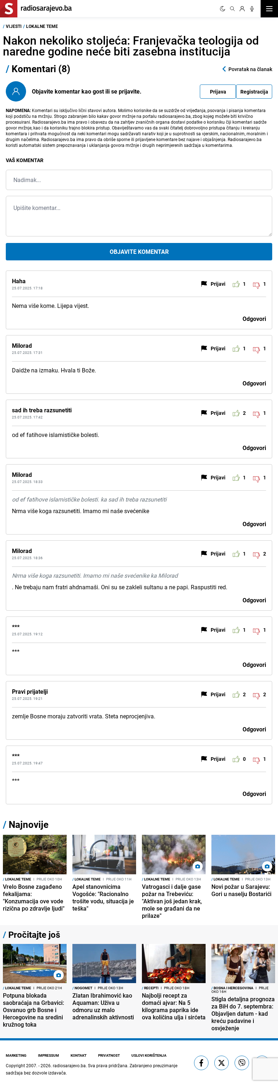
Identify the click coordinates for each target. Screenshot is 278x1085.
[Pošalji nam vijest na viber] (242, 1063)
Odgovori (254, 319)
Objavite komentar (139, 252)
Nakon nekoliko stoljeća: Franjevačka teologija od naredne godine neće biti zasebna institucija (131, 45)
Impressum (48, 1055)
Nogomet (82, 987)
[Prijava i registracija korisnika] (242, 8)
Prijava (218, 91)
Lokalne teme (42, 26)
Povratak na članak (250, 69)
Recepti (150, 987)
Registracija (254, 91)
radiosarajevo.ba (69, 1065)
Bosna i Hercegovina (232, 987)
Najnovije (29, 824)
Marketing (16, 1055)
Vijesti (14, 26)
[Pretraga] (232, 9)
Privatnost (109, 1055)
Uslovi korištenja (149, 1055)
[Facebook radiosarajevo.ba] (201, 1063)
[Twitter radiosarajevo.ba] (221, 1063)
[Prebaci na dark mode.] (222, 8)
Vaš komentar (24, 160)
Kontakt (79, 1055)
